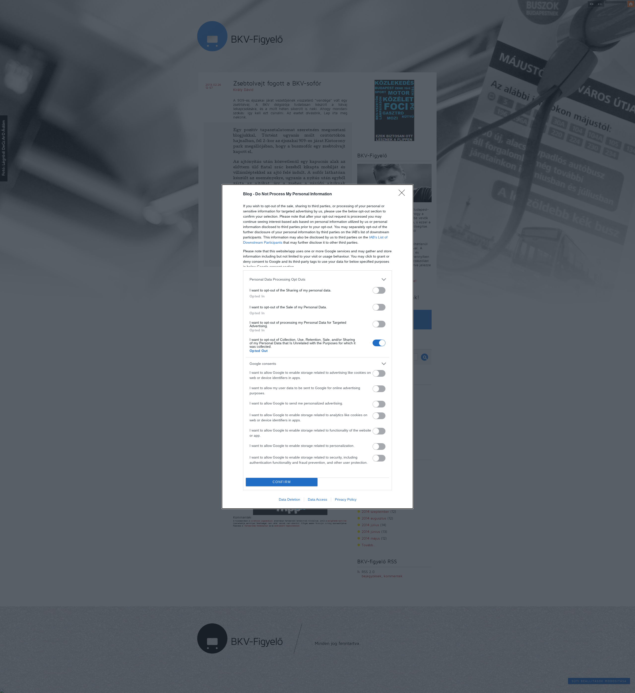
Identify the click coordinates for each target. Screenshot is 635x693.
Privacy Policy (345, 499)
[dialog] (317, 347)
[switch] (379, 290)
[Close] (403, 194)
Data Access (317, 499)
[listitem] (317, 279)
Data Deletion (289, 499)
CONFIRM (282, 482)
